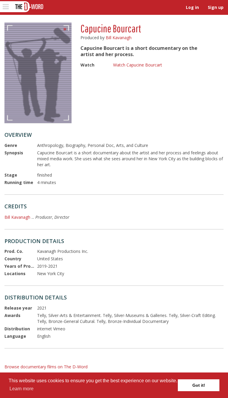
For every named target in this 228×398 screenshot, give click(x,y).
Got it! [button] (198, 385)
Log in (192, 7)
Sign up (216, 7)
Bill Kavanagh (119, 37)
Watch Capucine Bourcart (137, 65)
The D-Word (28, 6)
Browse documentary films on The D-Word (46, 367)
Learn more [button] (22, 388)
